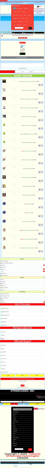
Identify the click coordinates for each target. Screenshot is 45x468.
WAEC (37, 375)
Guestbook (22, 18)
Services (23, 11)
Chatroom (26, 21)
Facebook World (20, 21)
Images (29, 15)
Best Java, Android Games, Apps (39, 2)
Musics (25, 15)
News (21, 15)
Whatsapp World (20, 8)
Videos (15, 11)
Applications (15, 443)
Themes (19, 11)
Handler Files (16, 18)
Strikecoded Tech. (25, 387)
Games (26, 18)
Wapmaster (26, 8)
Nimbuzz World (16, 15)
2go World (14, 445)
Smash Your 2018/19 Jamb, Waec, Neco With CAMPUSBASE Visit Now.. (12, 2)
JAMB (8, 375)
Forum (15, 21)
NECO (22, 375)
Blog (13, 441)
